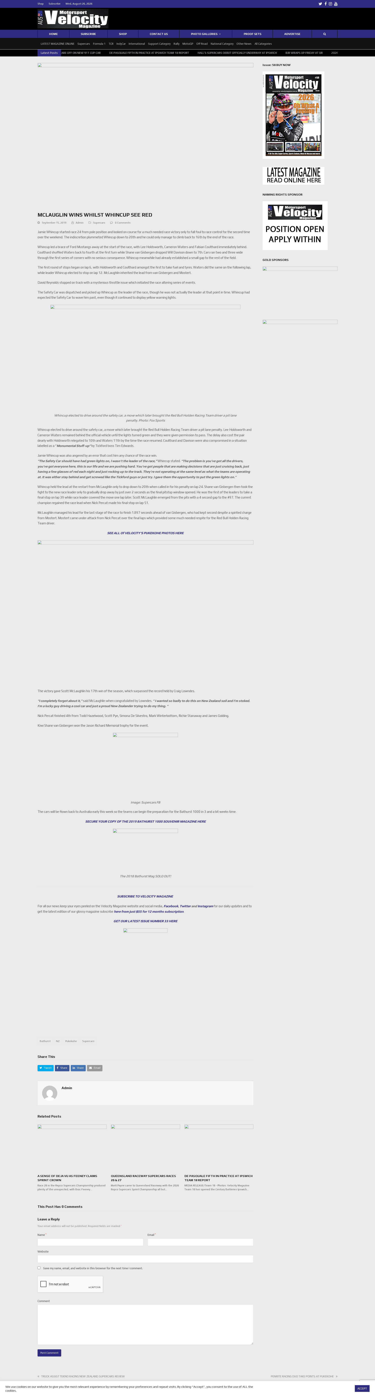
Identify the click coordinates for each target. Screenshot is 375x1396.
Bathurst (45, 1041)
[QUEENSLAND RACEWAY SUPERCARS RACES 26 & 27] (145, 1147)
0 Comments (123, 222)
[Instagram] (330, 4)
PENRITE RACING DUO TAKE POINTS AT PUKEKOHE (302, 1376)
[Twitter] (320, 4)
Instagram (205, 906)
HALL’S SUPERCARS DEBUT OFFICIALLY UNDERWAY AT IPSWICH (215, 52)
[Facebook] (325, 4)
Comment (44, 1301)
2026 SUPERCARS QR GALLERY (328, 52)
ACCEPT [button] (362, 1388)
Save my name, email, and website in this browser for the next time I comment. (93, 1268)
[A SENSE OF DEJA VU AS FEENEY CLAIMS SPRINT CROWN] (72, 1147)
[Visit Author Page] (49, 1093)
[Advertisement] (145, 1018)
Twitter (185, 906)
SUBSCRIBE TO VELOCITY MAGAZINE (145, 896)
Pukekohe (71, 1041)
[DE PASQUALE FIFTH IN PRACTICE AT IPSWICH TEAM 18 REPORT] (218, 1147)
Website (43, 1251)
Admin (80, 222)
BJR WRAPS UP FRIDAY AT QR (282, 52)
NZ (58, 1041)
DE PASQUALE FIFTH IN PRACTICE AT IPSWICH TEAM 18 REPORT (127, 52)
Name (42, 1234)
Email (152, 1234)
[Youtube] (335, 4)
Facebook (171, 906)
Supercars (99, 222)
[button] (46, 1068)
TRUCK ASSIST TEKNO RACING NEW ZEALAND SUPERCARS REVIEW (83, 1376)
